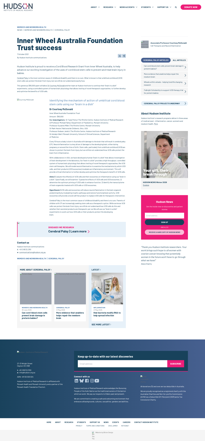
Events (115, 422)
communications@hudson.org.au (32, 252)
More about (35, 269)
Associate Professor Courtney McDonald (169, 43)
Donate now (190, 7)
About (58, 422)
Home (49, 422)
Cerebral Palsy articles (155, 60)
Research (69, 422)
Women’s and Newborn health (31, 27)
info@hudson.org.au (27, 372)
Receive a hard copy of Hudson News (164, 232)
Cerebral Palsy (62, 30)
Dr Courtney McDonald (56, 85)
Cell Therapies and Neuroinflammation (166, 46)
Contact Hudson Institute (146, 422)
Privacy (79, 426)
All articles (179, 60)
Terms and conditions (95, 426)
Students (81, 422)
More (156, 124)
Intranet (125, 426)
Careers (126, 422)
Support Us (95, 422)
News (19, 30)
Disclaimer (113, 426)
